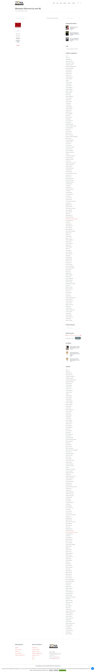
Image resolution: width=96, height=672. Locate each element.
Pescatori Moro (69, 262)
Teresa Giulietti (69, 308)
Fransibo (67, 154)
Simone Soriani (69, 302)
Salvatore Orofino (69, 287)
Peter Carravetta (69, 264)
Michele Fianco (69, 241)
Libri (33, 656)
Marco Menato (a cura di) (70, 208)
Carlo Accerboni (69, 98)
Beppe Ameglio (68, 92)
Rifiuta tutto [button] (56, 670)
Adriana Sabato (69, 59)
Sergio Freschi (68, 295)
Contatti (16, 647)
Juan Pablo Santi (69, 183)
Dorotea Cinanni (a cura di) (71, 126)
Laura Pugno (68, 185)
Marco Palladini (69, 210)
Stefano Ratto (68, 306)
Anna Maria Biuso (69, 77)
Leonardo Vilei (68, 187)
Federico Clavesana (69, 134)
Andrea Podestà (69, 71)
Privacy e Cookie (18, 649)
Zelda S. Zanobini (69, 320)
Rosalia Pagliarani (69, 280)
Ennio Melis (68, 129)
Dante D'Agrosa (69, 112)
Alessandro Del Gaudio (70, 63)
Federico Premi (68, 138)
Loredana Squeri (69, 192)
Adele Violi (68, 57)
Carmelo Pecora (69, 101)
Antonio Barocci (69, 84)
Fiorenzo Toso (68, 143)
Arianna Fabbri (69, 85)
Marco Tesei (68, 213)
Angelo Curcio (68, 75)
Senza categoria (69, 292)
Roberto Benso (68, 276)
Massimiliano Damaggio (70, 231)
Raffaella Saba (68, 273)
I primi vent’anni (18, 653)
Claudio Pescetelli (69, 108)
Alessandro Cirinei (69, 61)
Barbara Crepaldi (69, 91)
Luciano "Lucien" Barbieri (71, 201)
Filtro (78, 338)
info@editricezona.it (55, 658)
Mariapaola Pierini (69, 220)
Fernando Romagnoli (70, 140)
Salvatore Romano (69, 288)
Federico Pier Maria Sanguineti (72, 136)
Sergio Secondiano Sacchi (71, 297)
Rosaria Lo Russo (69, 281)
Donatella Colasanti (69, 124)
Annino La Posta (69, 78)
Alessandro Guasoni (69, 64)
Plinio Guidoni (68, 269)
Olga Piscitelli (68, 245)
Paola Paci (68, 248)
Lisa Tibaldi (68, 190)
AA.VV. (67, 56)
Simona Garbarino (69, 301)
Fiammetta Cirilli (69, 141)
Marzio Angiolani (69, 229)
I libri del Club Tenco (70, 180)
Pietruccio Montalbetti (70, 267)
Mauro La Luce (68, 238)
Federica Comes (69, 133)
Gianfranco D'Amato (70, 159)
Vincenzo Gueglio (69, 311)
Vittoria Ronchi (69, 315)
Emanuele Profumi (69, 127)
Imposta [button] (51, 670)
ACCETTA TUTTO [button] (62, 670)
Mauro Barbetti (69, 236)
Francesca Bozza (69, 148)
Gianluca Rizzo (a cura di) (71, 162)
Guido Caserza (68, 176)
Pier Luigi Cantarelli (70, 266)
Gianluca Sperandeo (69, 164)
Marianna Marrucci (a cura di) (18, 35)
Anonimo (67, 80)
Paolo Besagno (68, 250)
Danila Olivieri (69, 110)
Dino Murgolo (68, 122)
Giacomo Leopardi (69, 157)
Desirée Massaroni (69, 120)
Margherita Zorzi (69, 215)
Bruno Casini (68, 94)
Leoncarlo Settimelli (69, 189)
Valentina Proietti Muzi (70, 309)
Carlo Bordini (68, 99)
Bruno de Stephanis (69, 96)
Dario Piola (68, 115)
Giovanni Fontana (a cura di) (71, 173)
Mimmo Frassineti (69, 243)
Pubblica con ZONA (36, 651)
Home (16, 10)
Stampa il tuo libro (35, 655)
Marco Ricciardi (69, 211)
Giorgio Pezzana (69, 171)
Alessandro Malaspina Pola (71, 66)
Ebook (33, 658)
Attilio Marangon (69, 89)
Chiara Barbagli (69, 106)
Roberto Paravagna (69, 278)
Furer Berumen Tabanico (70, 155)
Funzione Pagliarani (18, 40)
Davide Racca (68, 119)
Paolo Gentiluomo (69, 253)
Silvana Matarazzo (69, 299)
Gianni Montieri (69, 166)
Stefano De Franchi (69, 304)
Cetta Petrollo (68, 105)
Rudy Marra (68, 285)
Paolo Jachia (68, 255)
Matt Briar (68, 234)
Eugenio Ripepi (69, 131)
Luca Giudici (68, 196)
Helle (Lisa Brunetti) (69, 178)
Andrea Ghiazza (69, 70)
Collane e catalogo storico (20, 655)
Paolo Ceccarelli (69, 252)
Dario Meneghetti (69, 113)
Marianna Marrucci (69, 217)
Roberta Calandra (69, 274)
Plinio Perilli (68, 271)
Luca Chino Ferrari (69, 194)
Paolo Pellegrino (69, 257)
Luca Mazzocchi (69, 199)
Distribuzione (34, 647)
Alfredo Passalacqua (69, 68)
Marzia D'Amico (69, 227)
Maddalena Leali (69, 204)
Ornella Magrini (69, 246)
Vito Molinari (68, 313)
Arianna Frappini (69, 87)
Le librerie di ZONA (36, 649)
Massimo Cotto (68, 232)
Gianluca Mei (68, 161)
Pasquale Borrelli (69, 259)
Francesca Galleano (69, 150)
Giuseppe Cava (68, 175)
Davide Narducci (69, 117)
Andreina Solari (69, 73)
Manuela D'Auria (69, 206)
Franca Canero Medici (70, 147)
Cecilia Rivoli (68, 103)
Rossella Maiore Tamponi (70, 283)
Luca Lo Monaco (69, 197)
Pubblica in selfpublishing (37, 653)
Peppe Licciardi (69, 260)
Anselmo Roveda (69, 82)
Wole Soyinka (68, 318)
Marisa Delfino (68, 224)
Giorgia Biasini (69, 169)
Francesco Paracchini (70, 152)
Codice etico (17, 651)
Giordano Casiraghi (69, 168)
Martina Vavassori (69, 225)
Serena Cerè (68, 294)
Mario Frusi (68, 222)
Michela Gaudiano (69, 239)
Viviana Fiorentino (69, 316)
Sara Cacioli (68, 290)
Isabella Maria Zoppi (70, 182)
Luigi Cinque (68, 203)
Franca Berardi (69, 145)
